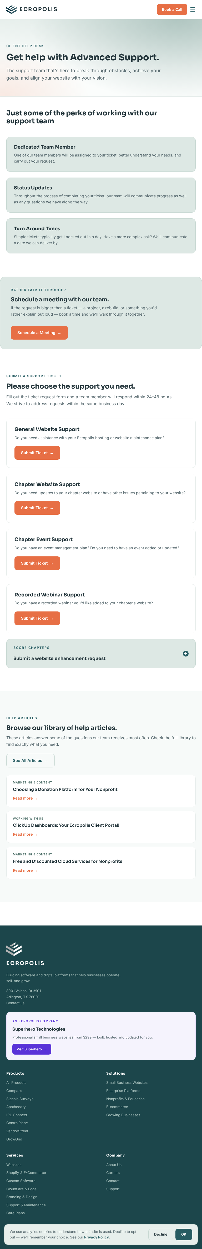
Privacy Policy (96, 1237)
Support (112, 1189)
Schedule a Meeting (39, 332)
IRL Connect (16, 1115)
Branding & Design (21, 1197)
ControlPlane (17, 1123)
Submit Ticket (37, 452)
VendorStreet (17, 1131)
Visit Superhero (32, 1049)
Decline (160, 1234)
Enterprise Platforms (123, 1091)
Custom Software (21, 1181)
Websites (13, 1165)
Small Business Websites (127, 1082)
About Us (114, 1165)
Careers (113, 1172)
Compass (14, 1091)
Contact (112, 1181)
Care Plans (15, 1213)
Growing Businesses (123, 1115)
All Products (16, 1082)
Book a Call (172, 9)
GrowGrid (14, 1139)
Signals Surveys (19, 1099)
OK (183, 1234)
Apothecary (16, 1107)
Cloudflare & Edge (21, 1189)
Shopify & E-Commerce (26, 1172)
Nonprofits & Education (125, 1099)
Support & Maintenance (26, 1205)
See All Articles (30, 760)
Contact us (15, 1003)
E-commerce (117, 1107)
